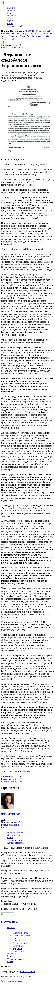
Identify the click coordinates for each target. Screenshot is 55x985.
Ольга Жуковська (10, 814)
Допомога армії (14, 26)
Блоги (10, 13)
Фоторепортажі (14, 840)
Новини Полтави (15, 832)
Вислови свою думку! (12, 781)
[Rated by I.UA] (7, 916)
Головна (11, 8)
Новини (11, 10)
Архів (46, 36)
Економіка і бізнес (10, 33)
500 (14, 779)
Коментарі (6, 779)
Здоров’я (24, 36)
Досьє (10, 21)
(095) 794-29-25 (27, 971)
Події (28, 31)
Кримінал (13, 36)
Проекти (11, 15)
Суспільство (35, 33)
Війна (10, 23)
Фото (9, 18)
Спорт (24, 33)
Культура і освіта (21, 943)
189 (3, 819)
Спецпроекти (14, 835)
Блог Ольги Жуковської (13, 47)
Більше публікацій (10, 825)
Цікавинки (36, 36)
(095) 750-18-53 (26, 976)
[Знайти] (30, 39)
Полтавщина (9, 921)
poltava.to (42, 858)
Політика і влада (40, 31)
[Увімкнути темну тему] (2, 2)
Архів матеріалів (15, 843)
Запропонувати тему (11, 981)
